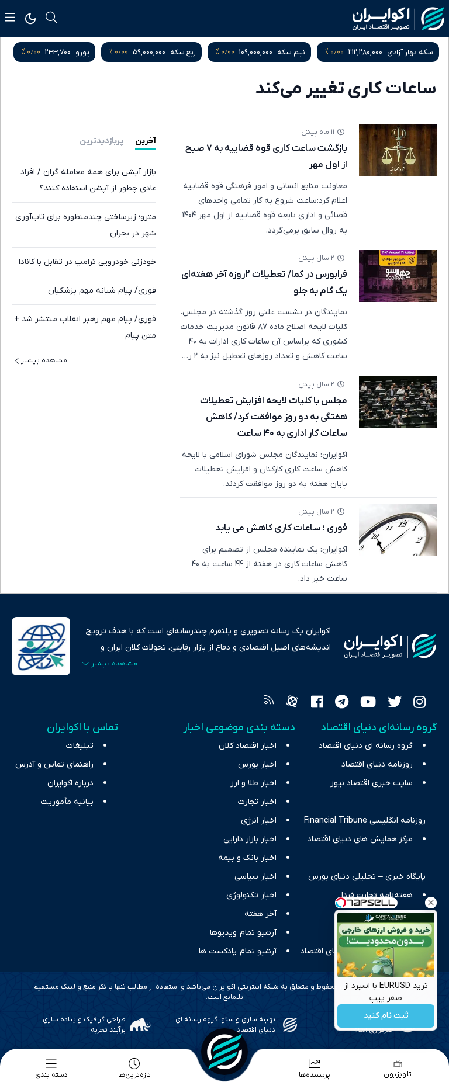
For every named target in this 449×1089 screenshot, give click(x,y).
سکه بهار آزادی (410, 52)
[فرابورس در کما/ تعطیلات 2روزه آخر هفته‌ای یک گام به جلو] (398, 276)
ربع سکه (183, 52)
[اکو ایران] (398, 18)
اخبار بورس (257, 764)
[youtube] (368, 703)
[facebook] (317, 703)
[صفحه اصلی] (224, 1051)
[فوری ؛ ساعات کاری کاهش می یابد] (398, 530)
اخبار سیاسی (255, 876)
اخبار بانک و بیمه (247, 857)
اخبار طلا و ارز (253, 783)
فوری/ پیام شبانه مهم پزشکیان (102, 290)
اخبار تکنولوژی (251, 895)
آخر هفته (260, 914)
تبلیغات (80, 745)
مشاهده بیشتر (44, 360)
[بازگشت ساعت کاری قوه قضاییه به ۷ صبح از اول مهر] (398, 150)
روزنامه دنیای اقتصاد (377, 764)
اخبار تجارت (257, 801)
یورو (82, 52)
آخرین (145, 141)
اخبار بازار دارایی (250, 839)
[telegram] (341, 703)
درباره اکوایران (70, 783)
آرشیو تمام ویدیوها (243, 932)
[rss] (269, 703)
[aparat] (292, 703)
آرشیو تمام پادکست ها (238, 951)
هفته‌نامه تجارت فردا (377, 895)
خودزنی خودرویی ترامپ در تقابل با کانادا (87, 262)
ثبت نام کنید (386, 1016)
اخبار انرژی (259, 820)
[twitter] (395, 703)
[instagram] (419, 703)
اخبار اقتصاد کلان (248, 745)
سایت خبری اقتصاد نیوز (371, 783)
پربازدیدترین (101, 141)
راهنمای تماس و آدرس (54, 764)
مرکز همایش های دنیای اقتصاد (360, 839)
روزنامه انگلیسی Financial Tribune (365, 820)
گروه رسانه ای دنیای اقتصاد (366, 745)
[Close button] (431, 902)
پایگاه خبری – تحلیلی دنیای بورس (367, 876)
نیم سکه (291, 52)
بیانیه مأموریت (67, 801)
